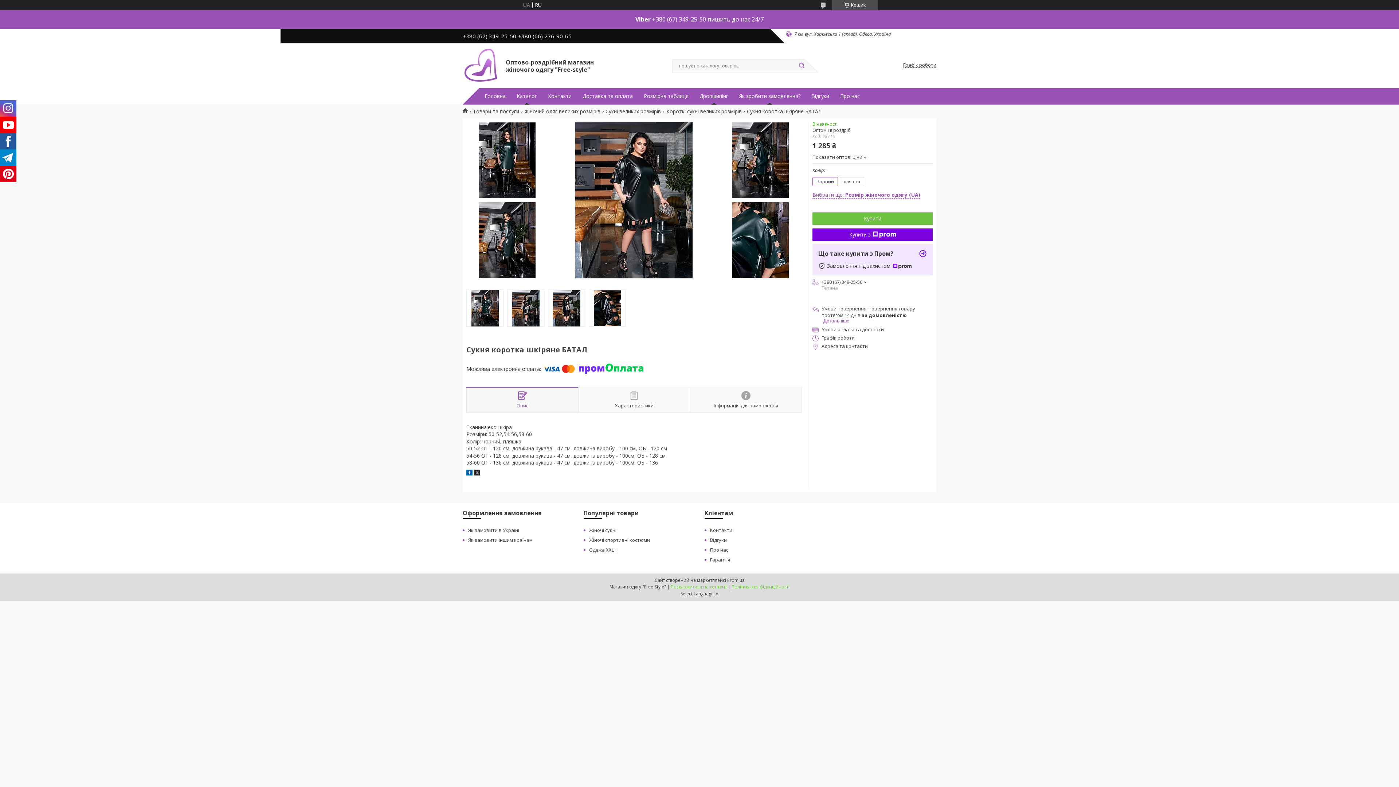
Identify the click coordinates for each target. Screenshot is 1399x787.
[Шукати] (801, 66)
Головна (495, 96)
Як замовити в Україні (493, 530)
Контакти (560, 96)
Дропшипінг (714, 96)
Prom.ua (736, 580)
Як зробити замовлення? (769, 96)
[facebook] (469, 473)
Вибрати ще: (866, 194)
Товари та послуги (496, 111)
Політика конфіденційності (760, 587)
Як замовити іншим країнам (500, 540)
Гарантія (720, 559)
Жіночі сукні (602, 530)
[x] (477, 473)
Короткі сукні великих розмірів (704, 111)
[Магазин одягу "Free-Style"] (481, 65)
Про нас (850, 96)
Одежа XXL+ (602, 550)
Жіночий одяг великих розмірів (562, 111)
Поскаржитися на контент (699, 587)
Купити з (860, 234)
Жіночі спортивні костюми (619, 540)
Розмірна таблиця (666, 96)
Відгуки (820, 96)
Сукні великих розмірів (633, 111)
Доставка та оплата (608, 96)
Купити (872, 218)
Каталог (527, 96)
